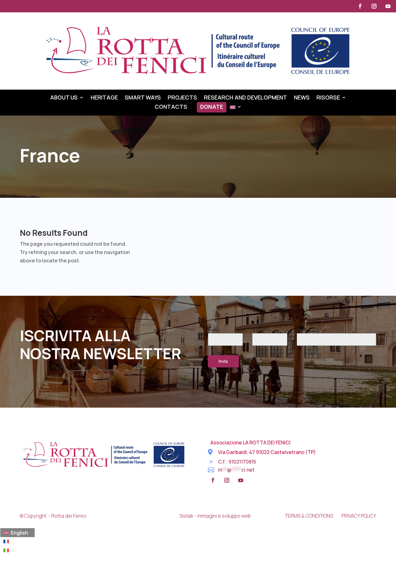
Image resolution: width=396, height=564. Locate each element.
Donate (211, 107)
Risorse (328, 98)
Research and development (245, 98)
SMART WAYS (143, 98)
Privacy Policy (359, 515)
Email (303, 329)
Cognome (261, 329)
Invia (223, 361)
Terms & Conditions (309, 515)
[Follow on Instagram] (374, 6)
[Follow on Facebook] (360, 6)
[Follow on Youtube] (388, 6)
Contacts (171, 107)
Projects (182, 98)
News (302, 98)
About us (64, 98)
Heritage (104, 98)
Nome (213, 329)
